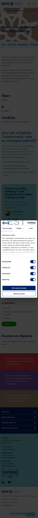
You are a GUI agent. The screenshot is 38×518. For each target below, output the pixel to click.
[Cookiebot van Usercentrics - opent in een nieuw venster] (27, 223)
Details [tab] (19, 228)
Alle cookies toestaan (19, 288)
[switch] (33, 267)
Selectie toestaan (19, 294)
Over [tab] (31, 228)
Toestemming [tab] (6, 228)
